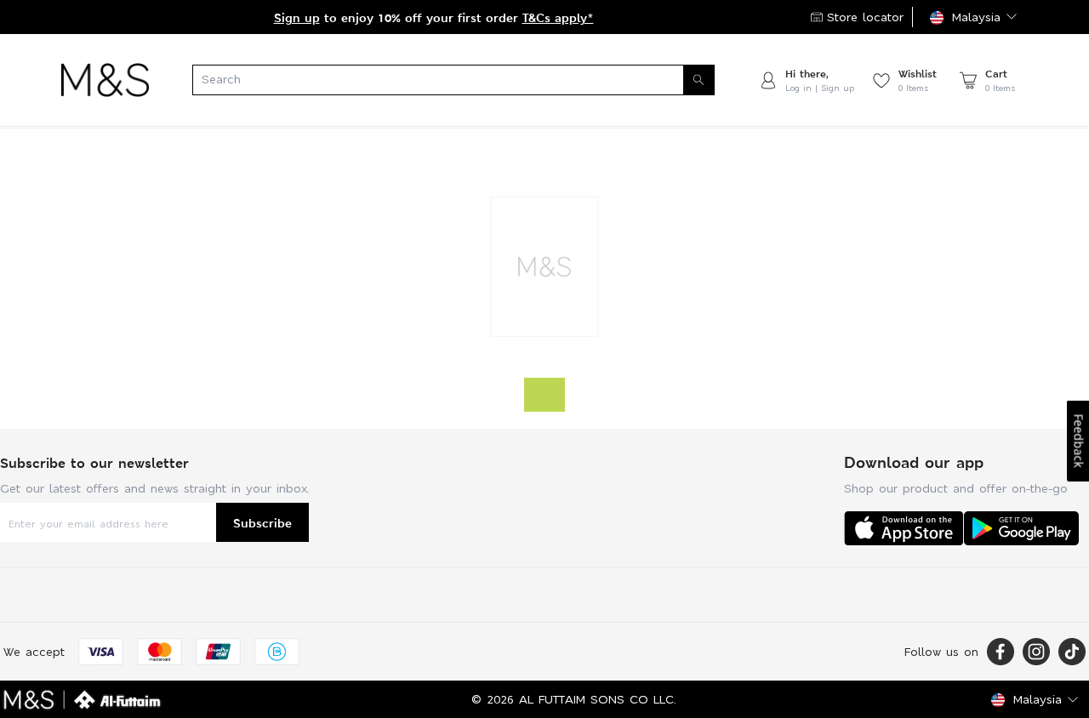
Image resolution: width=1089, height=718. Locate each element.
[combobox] (453, 80)
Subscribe (262, 523)
